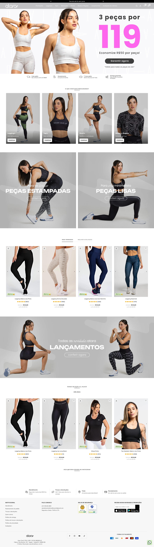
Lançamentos (95, 6)
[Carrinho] (148, 6)
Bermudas (64, 6)
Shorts (73, 6)
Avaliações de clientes (110, 6)
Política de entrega (10, 517)
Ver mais (77, 391)
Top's (56, 6)
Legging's (49, 6)
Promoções (39, 6)
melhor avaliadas (85, 239)
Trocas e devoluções (11, 511)
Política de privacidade (11, 523)
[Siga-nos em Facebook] (69, 535)
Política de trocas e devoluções (14, 520)
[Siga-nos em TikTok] (84, 535)
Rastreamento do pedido (12, 508)
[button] (7, 271)
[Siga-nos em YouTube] (79, 535)
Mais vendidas (67, 239)
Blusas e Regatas (83, 6)
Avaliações (8, 526)
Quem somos (9, 514)
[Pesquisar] (136, 6)
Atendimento (8, 506)
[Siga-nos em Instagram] (74, 535)
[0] (144, 6)
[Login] (140, 6)
